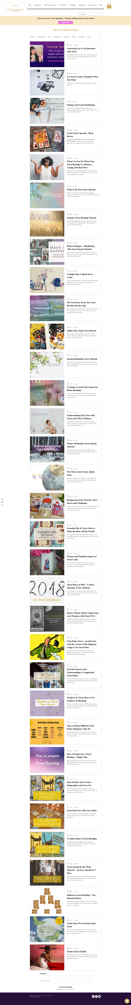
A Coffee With (41, 37)
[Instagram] (93, 996)
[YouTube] (99, 996)
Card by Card (57, 37)
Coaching (66, 37)
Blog (49, 37)
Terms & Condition (35, 996)
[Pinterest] (96, 996)
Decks (74, 37)
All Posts (32, 37)
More (88, 37)
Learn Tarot (81, 37)
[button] (109, 5)
